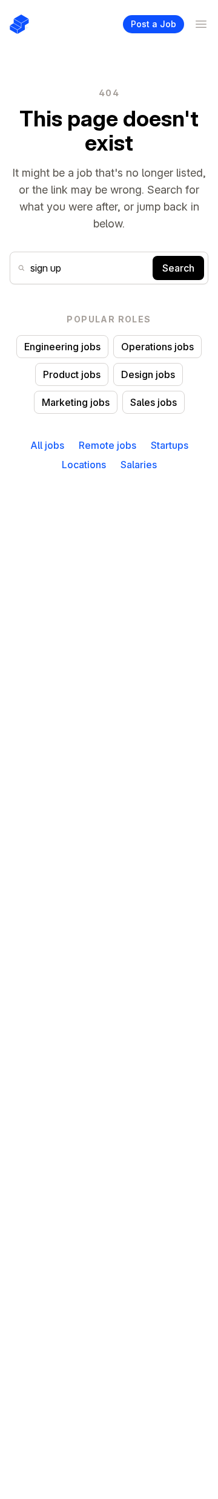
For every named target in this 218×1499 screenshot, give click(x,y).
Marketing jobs (76, 402)
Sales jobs (153, 402)
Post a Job (153, 24)
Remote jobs (107, 445)
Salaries (139, 465)
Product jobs (72, 374)
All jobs (47, 445)
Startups (169, 445)
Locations (84, 465)
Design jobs (148, 374)
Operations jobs (157, 347)
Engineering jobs (62, 347)
